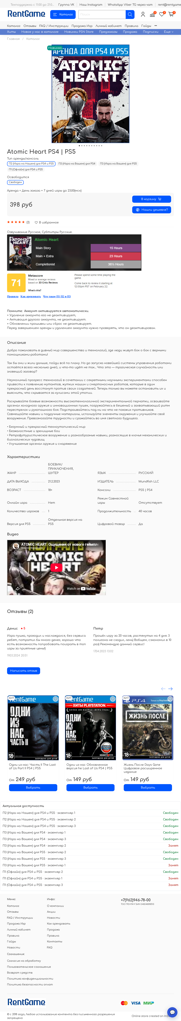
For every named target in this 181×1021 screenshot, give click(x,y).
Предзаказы (108, 31)
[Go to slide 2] (81, 145)
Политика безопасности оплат (30, 984)
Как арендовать (31, 296)
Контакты (54, 941)
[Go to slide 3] (84, 145)
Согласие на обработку (24, 960)
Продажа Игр (82, 26)
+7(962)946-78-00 (136, 900)
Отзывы (30, 26)
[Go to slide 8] (96, 145)
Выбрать (33, 787)
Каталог (66, 14)
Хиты (11, 31)
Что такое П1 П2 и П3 (57, 296)
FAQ (49, 947)
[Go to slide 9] (99, 145)
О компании (55, 906)
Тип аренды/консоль (23, 158)
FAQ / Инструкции (53, 26)
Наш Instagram (91, 4)
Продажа (130, 31)
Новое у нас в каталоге (40, 31)
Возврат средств (20, 972)
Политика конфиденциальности (30, 978)
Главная (13, 39)
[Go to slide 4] (86, 145)
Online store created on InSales (153, 1016)
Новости (13, 947)
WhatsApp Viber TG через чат (130, 4)
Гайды (146, 26)
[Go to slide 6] (91, 145)
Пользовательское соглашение (29, 966)
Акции (51, 911)
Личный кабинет (109, 26)
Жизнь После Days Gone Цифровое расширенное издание (143, 768)
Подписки (150, 31)
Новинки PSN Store (79, 31)
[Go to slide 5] (89, 145)
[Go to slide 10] (101, 145)
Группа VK (66, 4)
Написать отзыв (23, 670)
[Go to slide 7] (94, 145)
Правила (131, 26)
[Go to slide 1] (79, 145)
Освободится (18, 177)
